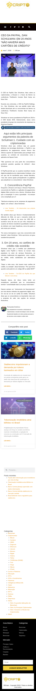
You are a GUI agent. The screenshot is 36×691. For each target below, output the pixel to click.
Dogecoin (13, 544)
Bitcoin (12, 538)
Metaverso (11, 587)
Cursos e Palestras (14, 571)
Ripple (12, 553)
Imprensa (11, 580)
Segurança (11, 598)
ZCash (12, 569)
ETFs (10, 576)
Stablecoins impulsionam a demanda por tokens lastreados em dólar (17, 367)
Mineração (11, 589)
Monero (12, 551)
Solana (12, 556)
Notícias (10, 594)
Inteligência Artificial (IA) (15, 583)
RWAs (10, 596)
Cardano (13, 540)
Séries (10, 600)
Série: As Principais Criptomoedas (21, 607)
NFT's (10, 592)
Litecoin (12, 549)
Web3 (10, 614)
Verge (12, 565)
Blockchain (11, 533)
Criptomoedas (12, 535)
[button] (5, 27)
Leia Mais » (7, 386)
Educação (11, 573)
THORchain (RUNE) (16, 560)
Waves (12, 567)
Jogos (10, 585)
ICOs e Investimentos (15, 578)
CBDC (12, 542)
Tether (12, 558)
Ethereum (13, 547)
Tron (11, 562)
